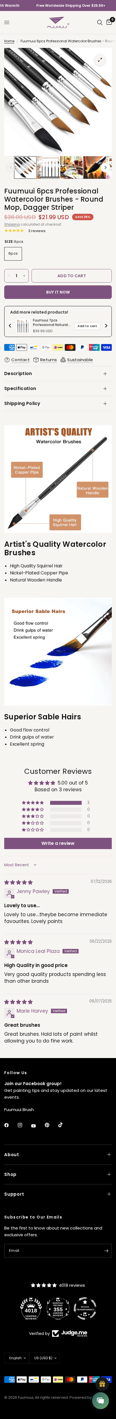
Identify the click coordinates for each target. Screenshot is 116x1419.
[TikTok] (64, 1125)
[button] (33, 803)
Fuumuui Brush (19, 1109)
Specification (20, 388)
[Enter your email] (106, 1250)
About (11, 1155)
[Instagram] (24, 1125)
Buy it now (58, 292)
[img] (18, 882)
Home (9, 41)
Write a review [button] (58, 843)
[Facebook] (10, 1125)
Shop (10, 1174)
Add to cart (87, 326)
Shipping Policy (22, 403)
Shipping (12, 224)
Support (14, 1194)
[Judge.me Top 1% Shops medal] (92, 1308)
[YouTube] (37, 1126)
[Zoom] (100, 59)
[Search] (99, 22)
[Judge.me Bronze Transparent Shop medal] (65, 1308)
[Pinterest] (51, 1125)
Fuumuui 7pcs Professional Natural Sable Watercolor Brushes (50, 322)
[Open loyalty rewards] (102, 1384)
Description (18, 373)
